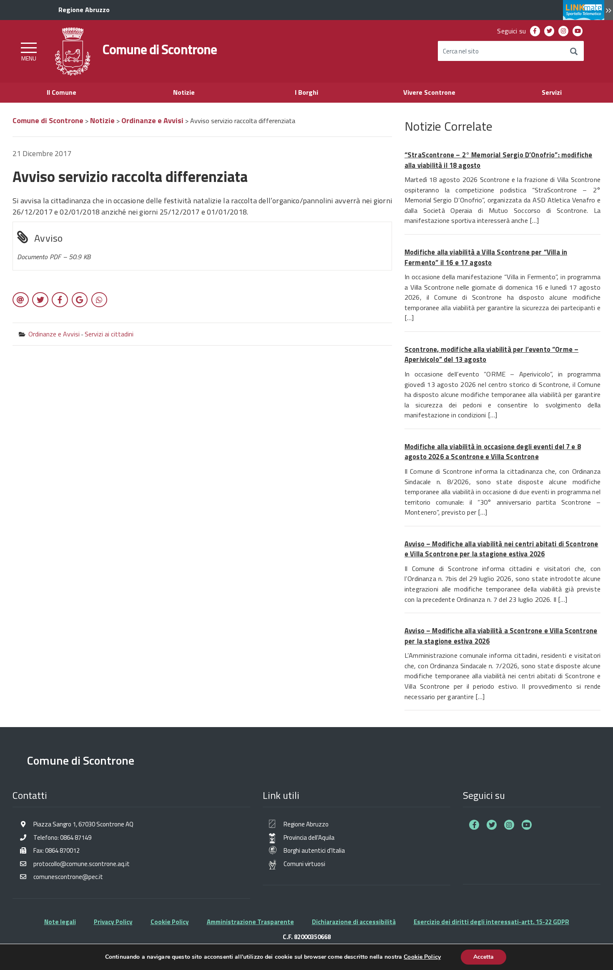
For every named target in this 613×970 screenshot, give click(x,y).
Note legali (60, 922)
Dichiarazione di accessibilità (354, 922)
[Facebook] (535, 31)
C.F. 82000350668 (307, 936)
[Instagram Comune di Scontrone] (509, 825)
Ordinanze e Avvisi (54, 334)
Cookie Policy (170, 922)
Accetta (483, 957)
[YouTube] (578, 31)
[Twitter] (549, 31)
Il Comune (61, 92)
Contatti (30, 795)
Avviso (53, 246)
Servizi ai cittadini (109, 334)
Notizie (184, 92)
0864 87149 (75, 837)
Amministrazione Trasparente (250, 922)
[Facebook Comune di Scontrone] (474, 825)
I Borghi (306, 92)
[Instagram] (563, 31)
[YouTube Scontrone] (527, 825)
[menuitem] (535, 31)
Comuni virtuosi (304, 864)
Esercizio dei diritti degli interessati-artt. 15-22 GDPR (491, 922)
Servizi (552, 92)
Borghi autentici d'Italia (314, 850)
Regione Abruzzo (306, 824)
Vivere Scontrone (429, 92)
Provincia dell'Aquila (309, 837)
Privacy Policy (113, 922)
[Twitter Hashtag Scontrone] (492, 825)
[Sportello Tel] (588, 10)
